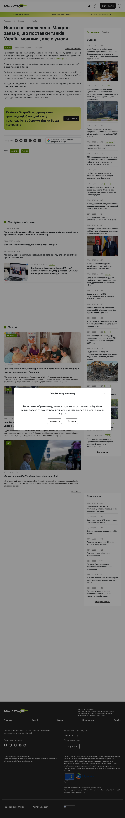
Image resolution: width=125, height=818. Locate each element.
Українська (54, 421)
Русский (72, 421)
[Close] (104, 393)
